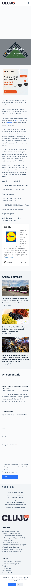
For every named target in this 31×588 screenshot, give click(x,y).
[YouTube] (13, 487)
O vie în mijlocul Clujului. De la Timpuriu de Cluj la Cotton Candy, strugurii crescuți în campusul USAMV (15, 329)
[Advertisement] (15, 22)
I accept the (11, 472)
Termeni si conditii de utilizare (15, 495)
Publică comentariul (10, 477)
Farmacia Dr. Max (7, 573)
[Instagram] (7, 487)
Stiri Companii (6, 570)
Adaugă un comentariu (9, 445)
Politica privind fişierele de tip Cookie (16, 538)
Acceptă (12, 584)
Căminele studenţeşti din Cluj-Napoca (15, 500)
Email (4, 428)
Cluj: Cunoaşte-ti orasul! (15, 497)
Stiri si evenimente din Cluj (15, 492)
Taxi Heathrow (6, 568)
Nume (4, 420)
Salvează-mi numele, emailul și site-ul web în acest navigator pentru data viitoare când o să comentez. (15, 467)
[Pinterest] (10, 487)
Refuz (19, 584)
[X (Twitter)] (5, 487)
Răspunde (25, 390)
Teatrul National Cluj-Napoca (11, 561)
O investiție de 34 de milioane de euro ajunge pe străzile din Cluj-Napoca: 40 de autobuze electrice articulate (15, 301)
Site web (4, 436)
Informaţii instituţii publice (15, 502)
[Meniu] (28, 3)
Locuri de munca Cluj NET (10, 564)
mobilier (9, 122)
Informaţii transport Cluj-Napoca (15, 504)
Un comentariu (19, 55)
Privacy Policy (14, 472)
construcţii (17, 120)
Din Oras (10, 55)
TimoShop (5, 566)
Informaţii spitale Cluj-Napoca (15, 507)
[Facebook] (2, 487)
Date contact (8, 540)
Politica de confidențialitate (13, 536)
